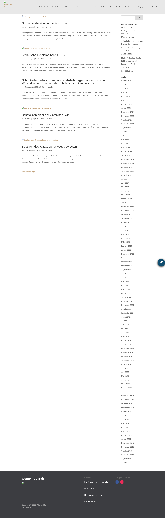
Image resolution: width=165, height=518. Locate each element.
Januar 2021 (126, 344)
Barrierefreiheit (91, 502)
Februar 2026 (126, 104)
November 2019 (127, 400)
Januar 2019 (126, 439)
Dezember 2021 (127, 301)
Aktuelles (68, 7)
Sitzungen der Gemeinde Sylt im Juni (45, 23)
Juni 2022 (125, 277)
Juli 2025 (124, 132)
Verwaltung (110, 7)
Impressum (89, 489)
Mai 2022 (125, 281)
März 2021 (125, 337)
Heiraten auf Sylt (97, 7)
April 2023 (125, 238)
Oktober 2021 (126, 309)
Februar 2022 (126, 293)
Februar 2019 (126, 435)
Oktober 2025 (126, 120)
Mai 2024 (125, 187)
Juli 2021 (124, 321)
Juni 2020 (125, 372)
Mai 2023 (125, 234)
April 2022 (125, 285)
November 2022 (127, 258)
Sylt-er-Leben (82, 7)
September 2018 (127, 455)
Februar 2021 (126, 340)
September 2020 (127, 360)
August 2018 (126, 459)
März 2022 (125, 289)
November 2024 (127, 163)
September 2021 (127, 313)
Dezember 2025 (127, 112)
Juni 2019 (125, 419)
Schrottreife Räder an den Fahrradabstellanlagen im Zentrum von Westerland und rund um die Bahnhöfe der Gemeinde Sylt (63, 82)
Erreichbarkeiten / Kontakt (96, 482)
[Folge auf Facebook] (117, 482)
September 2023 (127, 218)
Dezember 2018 (127, 443)
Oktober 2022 (126, 262)
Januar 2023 (126, 250)
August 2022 (126, 270)
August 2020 (126, 364)
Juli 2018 (124, 463)
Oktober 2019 (126, 404)
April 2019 (125, 427)
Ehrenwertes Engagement (137, 7)
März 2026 (125, 100)
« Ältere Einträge (28, 172)
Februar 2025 (126, 151)
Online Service (44, 7)
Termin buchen (57, 7)
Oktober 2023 (126, 214)
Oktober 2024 (126, 167)
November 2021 (127, 305)
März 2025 (125, 147)
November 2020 (127, 352)
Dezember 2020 (127, 348)
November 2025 (127, 116)
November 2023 (127, 211)
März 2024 (125, 195)
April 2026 (125, 96)
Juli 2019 (124, 415)
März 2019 (125, 431)
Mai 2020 (125, 376)
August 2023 (126, 222)
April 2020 (125, 380)
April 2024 (125, 191)
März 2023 (125, 242)
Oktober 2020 (126, 356)
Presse (158, 7)
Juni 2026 (125, 88)
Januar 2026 (126, 108)
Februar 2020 (126, 388)
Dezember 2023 (127, 207)
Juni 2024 (125, 183)
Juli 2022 (124, 274)
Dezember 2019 (127, 396)
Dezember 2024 (127, 159)
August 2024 (126, 175)
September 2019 (127, 408)
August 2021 (126, 317)
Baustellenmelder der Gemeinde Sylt (45, 115)
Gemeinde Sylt (30, 87)
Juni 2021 (125, 325)
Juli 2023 (124, 226)
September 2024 (127, 171)
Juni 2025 (125, 136)
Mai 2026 (125, 92)
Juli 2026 (124, 84)
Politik (121, 7)
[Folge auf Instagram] (122, 482)
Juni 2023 (125, 230)
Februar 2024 (126, 199)
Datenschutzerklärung (94, 495)
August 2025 (126, 128)
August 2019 (126, 411)
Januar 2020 (126, 392)
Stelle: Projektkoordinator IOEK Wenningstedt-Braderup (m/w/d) (131, 61)
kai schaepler (29, 27)
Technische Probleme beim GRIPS (44, 55)
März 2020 (125, 384)
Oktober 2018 (126, 451)
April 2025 (125, 143)
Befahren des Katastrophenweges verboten (49, 146)
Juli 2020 (124, 368)
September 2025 (127, 124)
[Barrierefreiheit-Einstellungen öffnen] (161, 262)
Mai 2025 (125, 140)
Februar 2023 (126, 246)
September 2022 (127, 266)
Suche (151, 7)
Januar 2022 (126, 297)
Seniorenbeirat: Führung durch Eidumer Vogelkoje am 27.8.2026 (131, 51)
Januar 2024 (126, 203)
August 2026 (126, 80)
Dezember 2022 (127, 254)
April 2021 (125, 333)
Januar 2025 (126, 155)
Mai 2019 (125, 423)
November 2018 (127, 447)
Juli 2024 (124, 179)
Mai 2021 (125, 329)
